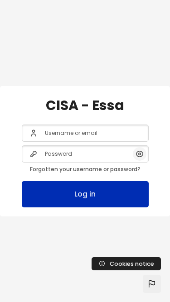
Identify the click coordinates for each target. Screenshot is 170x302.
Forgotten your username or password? (85, 169)
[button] (152, 284)
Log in (85, 194)
